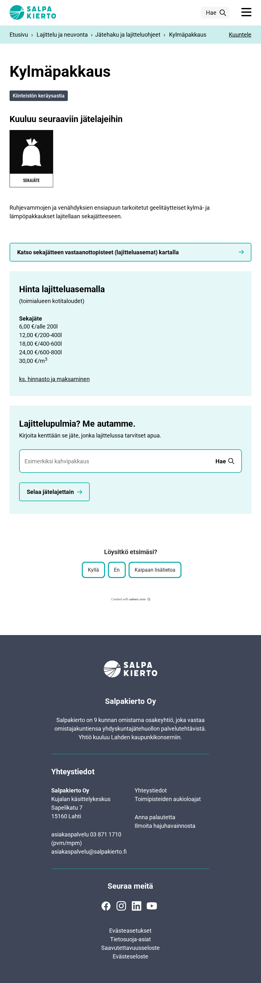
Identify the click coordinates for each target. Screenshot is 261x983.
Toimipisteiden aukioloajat (168, 799)
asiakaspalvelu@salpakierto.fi (89, 851)
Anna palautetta (155, 817)
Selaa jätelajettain (50, 491)
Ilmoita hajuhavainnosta (165, 825)
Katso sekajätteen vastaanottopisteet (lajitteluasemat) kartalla (98, 252)
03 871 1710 (105, 834)
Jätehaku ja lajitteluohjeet (127, 34)
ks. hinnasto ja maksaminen (54, 379)
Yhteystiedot (151, 790)
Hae (211, 12)
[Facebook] (106, 905)
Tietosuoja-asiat (130, 939)
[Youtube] (151, 905)
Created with (128, 599)
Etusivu (19, 34)
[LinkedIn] (136, 905)
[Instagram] (121, 905)
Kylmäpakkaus (187, 34)
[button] (246, 12)
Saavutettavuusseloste (130, 947)
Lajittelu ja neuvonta (62, 34)
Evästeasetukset (130, 930)
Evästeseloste (130, 956)
